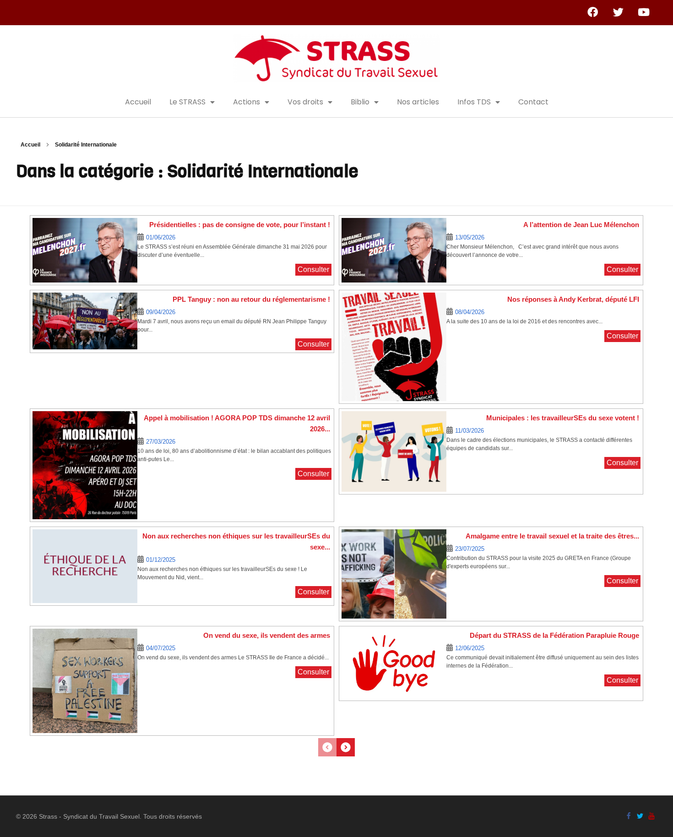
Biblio (360, 102)
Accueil (138, 102)
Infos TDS (474, 102)
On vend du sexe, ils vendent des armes (266, 635)
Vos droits (305, 102)
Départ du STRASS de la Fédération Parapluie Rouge (554, 635)
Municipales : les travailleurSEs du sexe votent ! (562, 418)
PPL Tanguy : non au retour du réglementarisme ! (251, 299)
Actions (246, 102)
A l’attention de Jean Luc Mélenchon (581, 224)
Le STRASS (187, 102)
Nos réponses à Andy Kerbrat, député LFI (573, 299)
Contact (533, 102)
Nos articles (418, 102)
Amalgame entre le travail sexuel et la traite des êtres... (552, 536)
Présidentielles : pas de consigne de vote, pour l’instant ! (239, 224)
